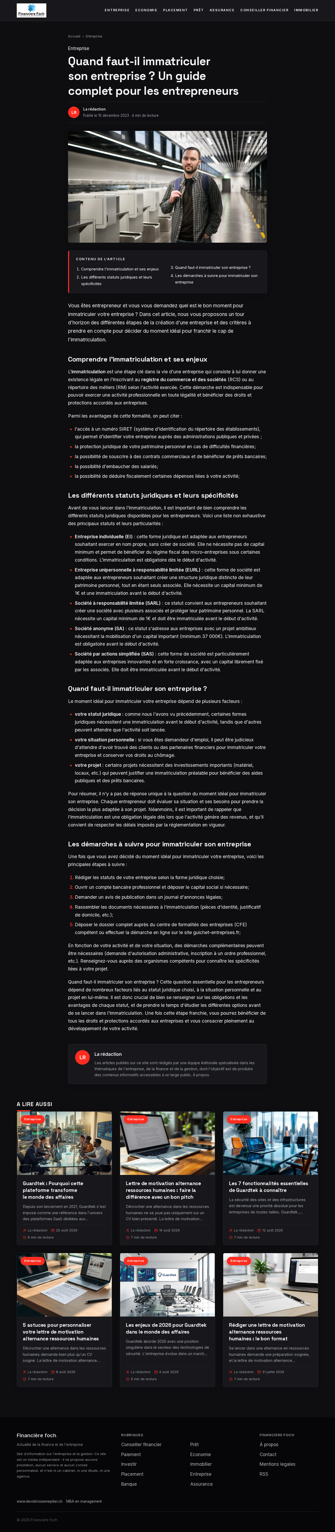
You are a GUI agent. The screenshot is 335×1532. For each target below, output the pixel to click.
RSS (264, 1474)
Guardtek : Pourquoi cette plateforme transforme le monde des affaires (53, 1190)
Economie (146, 10)
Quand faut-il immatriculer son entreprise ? (213, 267)
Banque (129, 1484)
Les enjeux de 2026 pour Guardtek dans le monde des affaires (166, 1328)
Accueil (74, 36)
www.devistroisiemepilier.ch (40, 1501)
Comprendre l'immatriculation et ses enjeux (120, 269)
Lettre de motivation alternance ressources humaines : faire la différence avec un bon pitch (163, 1190)
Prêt (199, 10)
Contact (268, 1454)
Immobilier (306, 10)
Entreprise (117, 10)
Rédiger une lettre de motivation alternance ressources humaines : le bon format (267, 1332)
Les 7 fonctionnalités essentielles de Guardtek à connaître (268, 1187)
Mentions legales (277, 1464)
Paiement (131, 1454)
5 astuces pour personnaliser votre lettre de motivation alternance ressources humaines (61, 1332)
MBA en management (84, 1501)
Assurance (222, 10)
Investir (129, 1464)
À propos (201, 1075)
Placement (175, 10)
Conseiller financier (264, 10)
